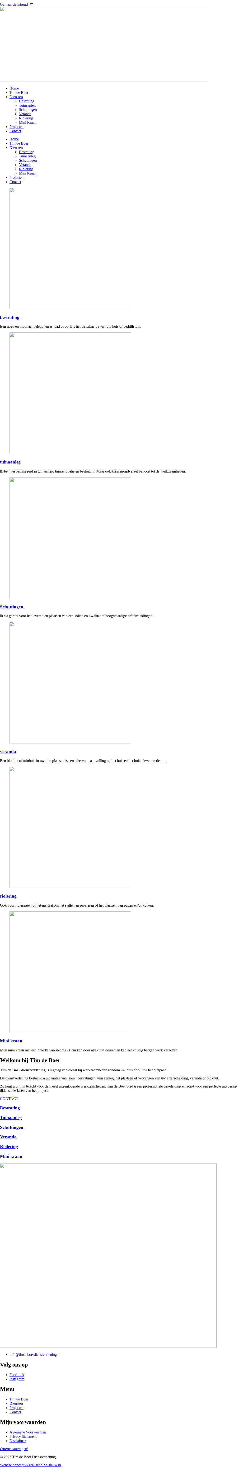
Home (14, 88)
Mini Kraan (27, 122)
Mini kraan (11, 1040)
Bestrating (26, 101)
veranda (8, 751)
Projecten (16, 127)
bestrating (9, 317)
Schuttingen (28, 110)
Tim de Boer (18, 92)
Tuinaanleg (27, 105)
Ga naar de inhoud (14, 4)
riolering (8, 896)
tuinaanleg (10, 461)
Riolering (26, 118)
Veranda (25, 114)
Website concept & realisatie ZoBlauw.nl (30, 1465)
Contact (15, 131)
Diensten (16, 97)
